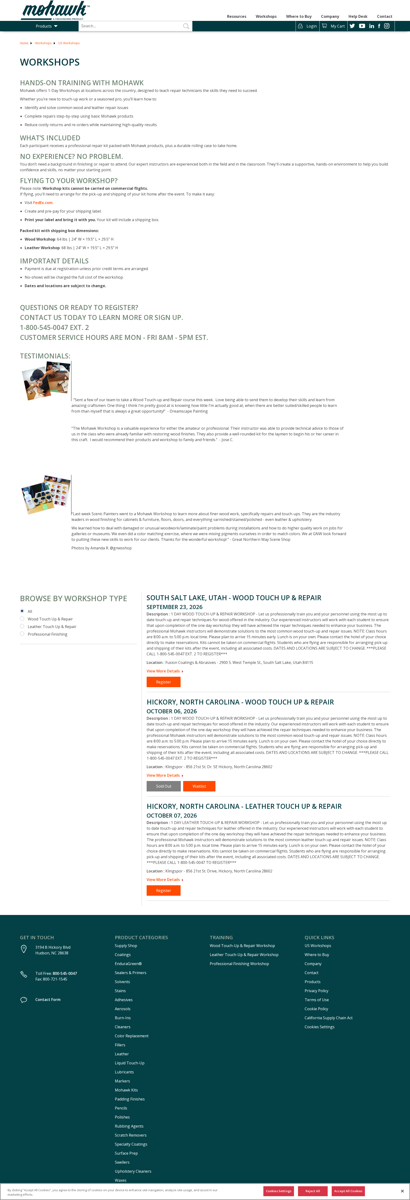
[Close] (402, 1191)
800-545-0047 (65, 973)
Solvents (122, 981)
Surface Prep (126, 1153)
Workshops (266, 16)
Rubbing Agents (129, 1126)
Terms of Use (317, 999)
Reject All (313, 1191)
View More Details (163, 671)
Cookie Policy (316, 1008)
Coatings (123, 954)
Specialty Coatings (131, 1144)
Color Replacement (132, 1035)
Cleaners (122, 1026)
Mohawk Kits (126, 1090)
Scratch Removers (131, 1135)
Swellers (122, 1162)
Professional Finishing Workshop (239, 963)
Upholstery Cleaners (133, 1171)
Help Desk (358, 16)
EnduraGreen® (128, 963)
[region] (205, 1191)
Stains (120, 990)
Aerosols (122, 1008)
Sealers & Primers (130, 972)
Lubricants (124, 1072)
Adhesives (124, 999)
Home (24, 43)
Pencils (121, 1108)
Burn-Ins (123, 1017)
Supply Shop (126, 945)
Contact (384, 16)
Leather (122, 1054)
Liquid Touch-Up (129, 1063)
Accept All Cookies (348, 1191)
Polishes (122, 1117)
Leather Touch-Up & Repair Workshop (244, 954)
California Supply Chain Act (329, 1017)
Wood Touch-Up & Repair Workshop (242, 945)
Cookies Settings (320, 1026)
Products (44, 26)
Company (330, 16)
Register (163, 682)
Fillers (120, 1045)
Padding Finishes (130, 1099)
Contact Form (48, 999)
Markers (122, 1081)
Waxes (120, 1180)
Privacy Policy (316, 990)
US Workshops (69, 43)
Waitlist (199, 786)
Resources (236, 16)
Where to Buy (299, 16)
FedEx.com (42, 202)
